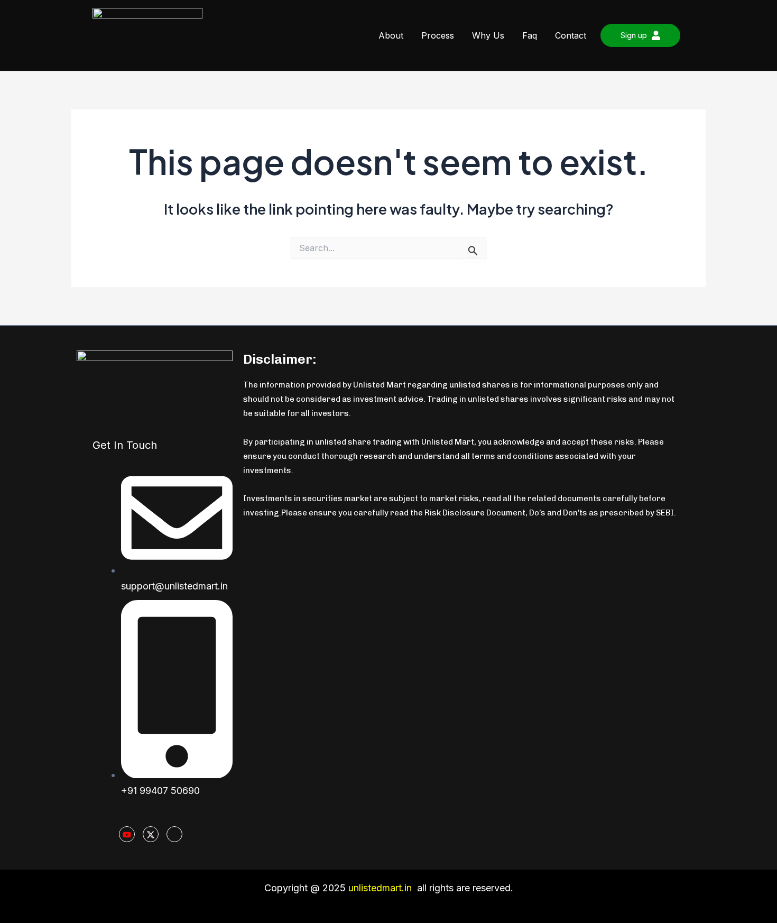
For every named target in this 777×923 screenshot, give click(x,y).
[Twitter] (151, 834)
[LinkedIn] (174, 834)
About (390, 35)
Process (437, 35)
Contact (570, 35)
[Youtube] (127, 834)
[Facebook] (198, 835)
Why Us (488, 35)
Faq (529, 35)
